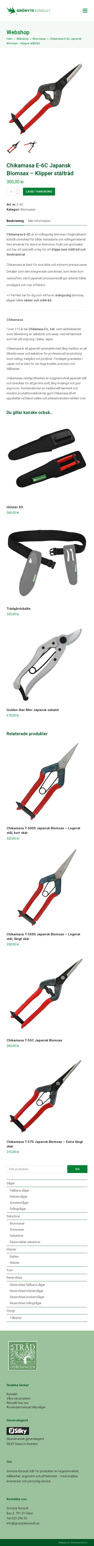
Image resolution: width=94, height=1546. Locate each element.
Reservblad (14, 1277)
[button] (85, 10)
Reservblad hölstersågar (27, 1291)
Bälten (14, 1256)
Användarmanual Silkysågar (26, 1407)
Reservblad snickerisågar (27, 1297)
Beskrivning (15, 221)
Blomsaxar (28, 209)
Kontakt (12, 1394)
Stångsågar (18, 1209)
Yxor (10, 1270)
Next (83, 97)
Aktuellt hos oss (17, 1403)
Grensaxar (17, 1229)
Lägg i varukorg (39, 191)
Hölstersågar (19, 1196)
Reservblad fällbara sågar (27, 1285)
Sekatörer (13, 1216)
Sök (77, 1169)
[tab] (15, 220)
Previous (10, 97)
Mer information (39, 221)
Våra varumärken (19, 1398)
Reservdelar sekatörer (25, 1242)
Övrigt (11, 1310)
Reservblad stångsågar (26, 1303)
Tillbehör (16, 1318)
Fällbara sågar (19, 1190)
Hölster (11, 1249)
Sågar (11, 1183)
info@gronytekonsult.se (23, 1523)
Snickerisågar (19, 1202)
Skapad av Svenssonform (72, 1542)
